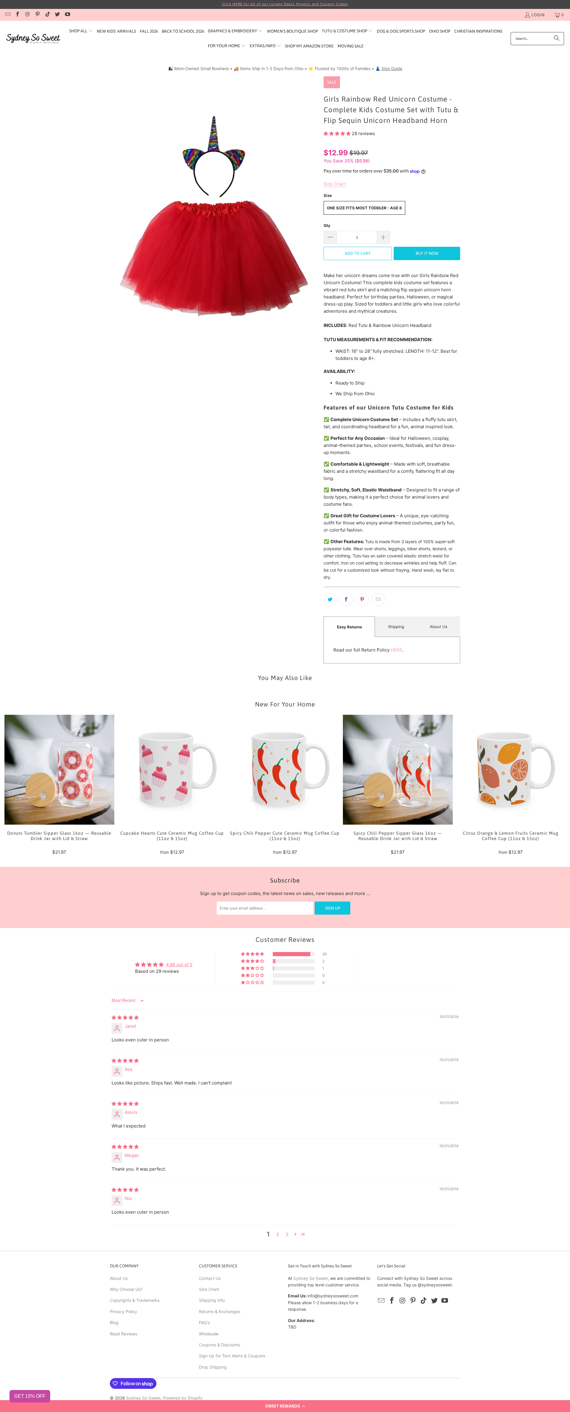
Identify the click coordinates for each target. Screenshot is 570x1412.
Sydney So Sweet (310, 1278)
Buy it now (427, 253)
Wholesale (208, 1333)
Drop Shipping (213, 1367)
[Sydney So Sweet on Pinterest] (37, 14)
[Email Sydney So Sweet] (7, 14)
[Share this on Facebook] (346, 599)
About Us (438, 626)
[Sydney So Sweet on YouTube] (67, 14)
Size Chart (209, 1289)
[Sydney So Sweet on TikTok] (47, 14)
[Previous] (17, 785)
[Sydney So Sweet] (33, 39)
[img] (125, 1017)
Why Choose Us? (126, 1289)
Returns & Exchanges (219, 1311)
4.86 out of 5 (179, 964)
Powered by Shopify (182, 1397)
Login (538, 14)
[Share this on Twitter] (330, 599)
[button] (285, 1406)
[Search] (556, 38)
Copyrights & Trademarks (134, 1300)
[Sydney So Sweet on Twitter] (57, 14)
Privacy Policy (123, 1311)
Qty (327, 225)
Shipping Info (212, 1300)
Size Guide (391, 68)
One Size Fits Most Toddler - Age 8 (364, 207)
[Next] (553, 785)
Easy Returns (349, 626)
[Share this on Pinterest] (362, 599)
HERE (396, 650)
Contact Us (210, 1278)
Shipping (396, 626)
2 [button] (277, 1234)
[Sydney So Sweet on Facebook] (17, 14)
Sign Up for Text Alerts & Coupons (232, 1355)
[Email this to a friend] (378, 599)
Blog (114, 1322)
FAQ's (204, 1322)
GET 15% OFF (29, 1396)
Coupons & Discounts (219, 1344)
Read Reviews (123, 1333)
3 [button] (287, 1234)
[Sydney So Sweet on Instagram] (27, 14)
